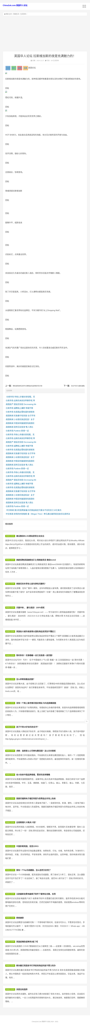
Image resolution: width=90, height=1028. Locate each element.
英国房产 (9, 404)
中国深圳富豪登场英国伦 (24, 423)
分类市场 (10, 397)
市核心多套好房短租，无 (24, 397)
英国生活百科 (10, 536)
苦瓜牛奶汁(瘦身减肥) (78, 386)
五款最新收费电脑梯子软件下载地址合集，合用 (36, 894)
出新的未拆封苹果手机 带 (24, 401)
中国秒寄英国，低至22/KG (27, 846)
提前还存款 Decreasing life (25, 404)
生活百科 (23, 14)
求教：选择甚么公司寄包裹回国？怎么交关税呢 (36, 751)
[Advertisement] (45, 33)
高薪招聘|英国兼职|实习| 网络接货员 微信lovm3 (36, 560)
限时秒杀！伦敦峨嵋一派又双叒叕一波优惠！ (35, 655)
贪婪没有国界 (22, 989)
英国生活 (16, 14)
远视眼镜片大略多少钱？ (26, 822)
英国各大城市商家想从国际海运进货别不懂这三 (36, 631)
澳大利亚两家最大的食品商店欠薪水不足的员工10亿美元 (37, 510)
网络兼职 (20, 918)
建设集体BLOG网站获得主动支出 (30, 536)
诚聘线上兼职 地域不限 (23, 408)
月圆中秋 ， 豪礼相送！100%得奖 (30, 608)
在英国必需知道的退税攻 (24, 412)
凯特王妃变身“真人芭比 (23, 427)
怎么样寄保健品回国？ (25, 679)
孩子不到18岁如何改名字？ (27, 727)
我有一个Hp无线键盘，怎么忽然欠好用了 (33, 870)
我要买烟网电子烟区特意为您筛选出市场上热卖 (36, 799)
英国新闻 (9, 416)
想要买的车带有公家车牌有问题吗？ (31, 584)
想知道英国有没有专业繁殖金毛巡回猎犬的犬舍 (27, 386)
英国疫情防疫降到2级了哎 (27, 942)
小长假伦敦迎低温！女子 (24, 419)
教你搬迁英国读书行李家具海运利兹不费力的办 (36, 966)
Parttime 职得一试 (21, 431)
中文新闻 (10, 510)
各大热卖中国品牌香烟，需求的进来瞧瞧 (33, 775)
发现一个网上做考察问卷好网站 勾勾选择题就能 (36, 703)
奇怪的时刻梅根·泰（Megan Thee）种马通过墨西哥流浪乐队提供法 (42, 514)
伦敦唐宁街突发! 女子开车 (24, 416)
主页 (10, 14)
